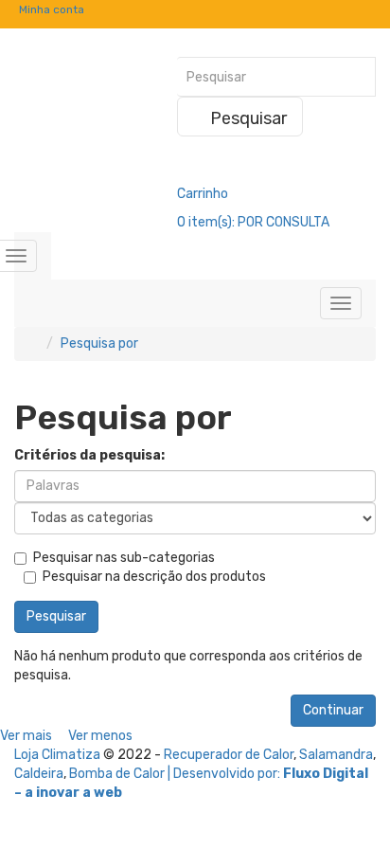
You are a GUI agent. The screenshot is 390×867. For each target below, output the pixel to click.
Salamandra (336, 755)
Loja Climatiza (57, 755)
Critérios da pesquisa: (89, 455)
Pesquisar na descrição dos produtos (154, 577)
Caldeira (38, 774)
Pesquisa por (99, 343)
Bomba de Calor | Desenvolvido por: (176, 774)
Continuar (333, 710)
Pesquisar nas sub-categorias (124, 558)
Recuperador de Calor (228, 755)
